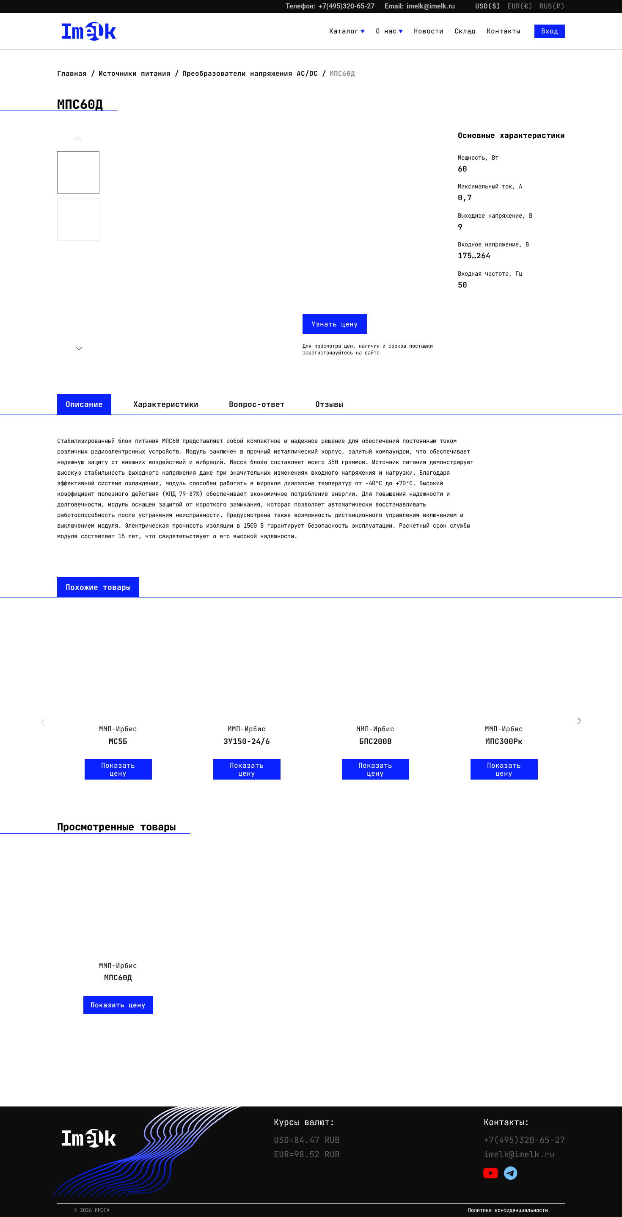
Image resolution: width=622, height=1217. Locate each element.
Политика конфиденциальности (508, 1210)
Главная (74, 73)
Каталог (344, 31)
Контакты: (506, 1122)
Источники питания (135, 73)
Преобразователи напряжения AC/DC (250, 73)
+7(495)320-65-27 (346, 6)
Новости (428, 31)
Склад (465, 31)
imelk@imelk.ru (431, 6)
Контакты (503, 31)
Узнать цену (334, 324)
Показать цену (118, 769)
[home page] (89, 31)
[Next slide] (78, 348)
